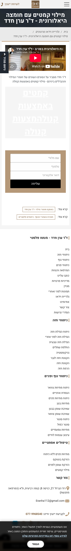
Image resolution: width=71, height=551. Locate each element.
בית (67, 249)
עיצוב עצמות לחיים (58, 435)
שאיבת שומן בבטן (59, 409)
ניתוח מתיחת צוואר (58, 388)
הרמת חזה (63, 368)
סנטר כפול (63, 425)
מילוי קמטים (62, 470)
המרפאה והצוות (60, 270)
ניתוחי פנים (62, 265)
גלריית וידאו (62, 297)
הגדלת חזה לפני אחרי (57, 337)
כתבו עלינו (63, 276)
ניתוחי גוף (63, 260)
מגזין (66, 286)
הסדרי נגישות (61, 312)
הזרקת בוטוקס (61, 459)
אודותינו (64, 302)
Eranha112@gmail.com (50, 501)
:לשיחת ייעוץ (11, 4)
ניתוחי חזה (63, 255)
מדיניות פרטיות (60, 281)
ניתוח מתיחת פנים (59, 398)
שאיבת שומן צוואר (58, 414)
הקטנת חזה (63, 363)
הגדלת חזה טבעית (59, 342)
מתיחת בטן (63, 403)
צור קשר (64, 307)
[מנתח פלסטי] (35, 4)
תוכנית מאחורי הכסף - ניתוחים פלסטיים (36, 217)
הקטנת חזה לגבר (60, 358)
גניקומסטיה (62, 353)
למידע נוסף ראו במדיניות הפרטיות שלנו (44, 536)
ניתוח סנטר (63, 419)
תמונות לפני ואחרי (58, 291)
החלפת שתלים (61, 347)
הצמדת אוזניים (61, 393)
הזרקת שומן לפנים (58, 465)
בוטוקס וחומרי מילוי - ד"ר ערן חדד (38, 209)
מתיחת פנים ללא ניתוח (56, 454)
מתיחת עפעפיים (60, 430)
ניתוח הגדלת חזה (59, 332)
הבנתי (35, 544)
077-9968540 (34, 514)
